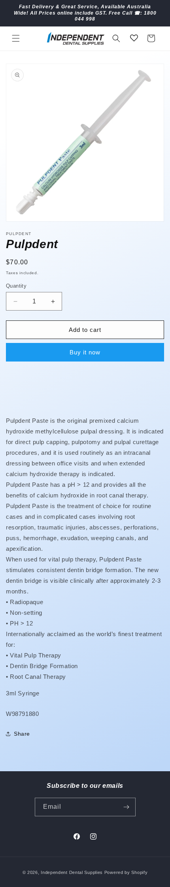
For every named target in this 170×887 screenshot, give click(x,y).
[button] (16, 38)
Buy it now (85, 352)
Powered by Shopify (126, 872)
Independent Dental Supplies (72, 872)
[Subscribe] (126, 807)
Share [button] (22, 734)
